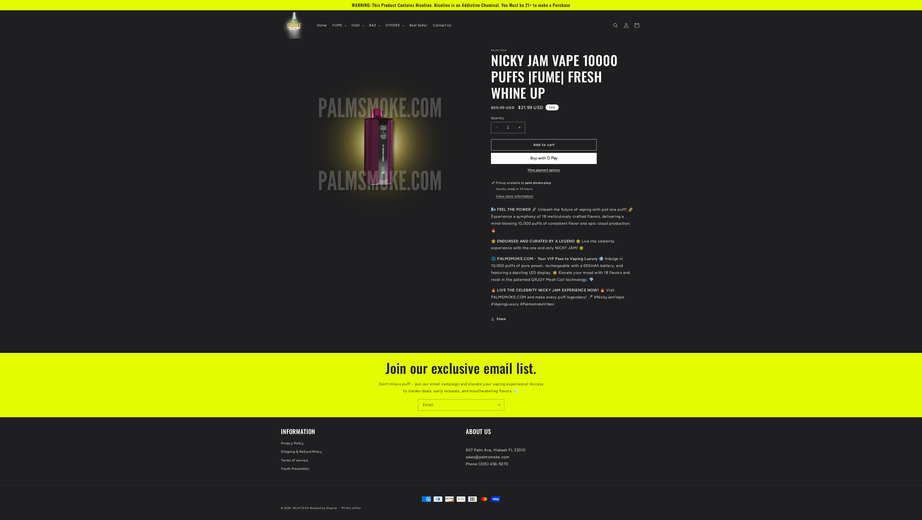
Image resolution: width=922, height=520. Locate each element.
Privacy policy (351, 507)
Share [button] (501, 319)
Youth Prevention (295, 469)
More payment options (544, 170)
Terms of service (294, 460)
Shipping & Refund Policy (301, 452)
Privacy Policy (292, 443)
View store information (514, 196)
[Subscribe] (498, 405)
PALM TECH (301, 508)
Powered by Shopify (323, 508)
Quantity (497, 118)
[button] (339, 25)
